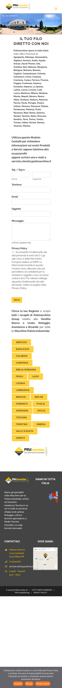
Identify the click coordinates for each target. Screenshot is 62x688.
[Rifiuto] (58, 677)
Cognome (36, 179)
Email (15, 196)
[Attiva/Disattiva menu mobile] (56, 8)
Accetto (18, 683)
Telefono (17, 184)
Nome (14, 179)
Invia (17, 300)
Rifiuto (29, 683)
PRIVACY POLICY (40, 593)
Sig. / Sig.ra (19, 169)
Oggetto (17, 208)
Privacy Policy (20, 248)
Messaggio (18, 220)
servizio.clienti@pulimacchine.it (19, 566)
